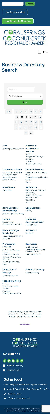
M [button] (16, 122)
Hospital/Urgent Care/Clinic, (32, 199)
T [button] (20, 127)
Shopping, (6, 291)
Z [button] (31, 133)
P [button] (31, 122)
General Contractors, (10, 177)
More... (12, 179)
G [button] (17, 117)
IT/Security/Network (33, 164)
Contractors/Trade (12, 169)
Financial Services (34, 169)
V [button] (30, 127)
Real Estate (31, 244)
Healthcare (31, 187)
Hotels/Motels (31, 225)
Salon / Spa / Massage (9, 271)
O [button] (26, 122)
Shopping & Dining (11, 281)
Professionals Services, (10, 254)
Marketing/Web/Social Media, (11, 251)
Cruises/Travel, (8, 224)
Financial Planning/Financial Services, (36, 178)
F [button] (40, 112)
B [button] (21, 112)
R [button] (41, 122)
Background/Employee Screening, (35, 158)
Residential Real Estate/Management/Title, (36, 248)
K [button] (35, 117)
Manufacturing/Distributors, (12, 236)
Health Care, (30, 193)
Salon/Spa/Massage (10, 275)
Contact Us (21, 316)
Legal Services (33, 208)
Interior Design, (8, 214)
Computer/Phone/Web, (11, 257)
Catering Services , (9, 293)
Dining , (5, 284)
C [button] (26, 112)
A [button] (16, 112)
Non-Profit (29, 233)
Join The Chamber (34, 316)
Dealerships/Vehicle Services (13, 149)
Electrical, (6, 179)
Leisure (6, 219)
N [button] (21, 122)
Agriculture (6, 238)
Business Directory (15, 312)
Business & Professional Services (32, 148)
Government (8, 187)
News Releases (29, 312)
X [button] (41, 127)
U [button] (25, 127)
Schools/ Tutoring (35, 269)
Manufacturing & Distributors (10, 231)
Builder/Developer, (9, 175)
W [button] (36, 127)
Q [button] (36, 122)
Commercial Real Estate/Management (33, 253)
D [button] (31, 112)
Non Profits (31, 230)
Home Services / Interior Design (10, 209)
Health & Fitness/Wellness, (36, 190)
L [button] (40, 117)
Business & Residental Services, (10, 287)
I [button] (26, 117)
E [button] (36, 112)
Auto (4, 146)
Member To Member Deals (27, 314)
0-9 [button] (8, 112)
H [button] (22, 117)
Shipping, (29, 154)
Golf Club (18, 224)
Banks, (28, 175)
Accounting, (42, 172)
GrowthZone (39, 411)
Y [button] (26, 133)
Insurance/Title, (31, 172)
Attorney (29, 211)
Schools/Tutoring (32, 273)
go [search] (26, 102)
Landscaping (19, 214)
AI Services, (30, 161)
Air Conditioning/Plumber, (12, 172)
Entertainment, (7, 222)
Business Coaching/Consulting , (11, 260)
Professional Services (8, 245)
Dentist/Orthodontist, (34, 195)
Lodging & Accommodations (34, 220)
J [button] (30, 117)
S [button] (16, 127)
